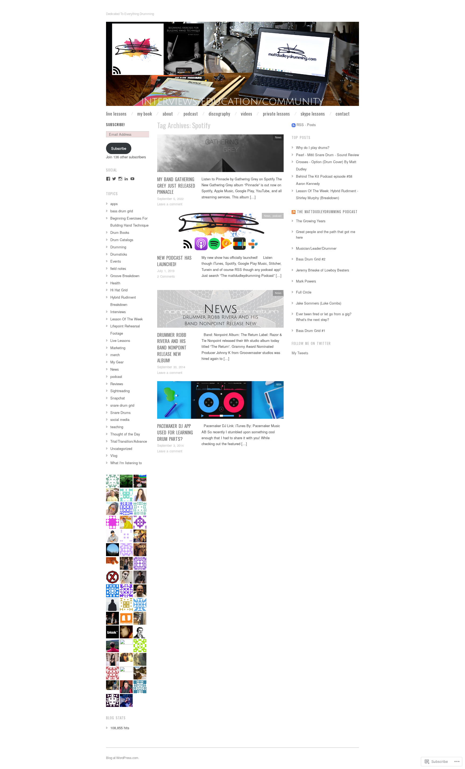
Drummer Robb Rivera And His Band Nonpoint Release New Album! (171, 347)
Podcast (191, 113)
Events (115, 261)
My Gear (117, 361)
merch (115, 354)
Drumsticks (118, 254)
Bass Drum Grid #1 (310, 330)
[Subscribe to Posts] (293, 124)
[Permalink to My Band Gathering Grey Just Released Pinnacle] (220, 154)
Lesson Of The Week (126, 318)
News (278, 137)
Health (115, 282)
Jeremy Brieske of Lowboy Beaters (322, 270)
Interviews (118, 311)
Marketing (117, 347)
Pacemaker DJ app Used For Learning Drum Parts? (175, 432)
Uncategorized (121, 448)
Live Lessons (116, 113)
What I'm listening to (126, 462)
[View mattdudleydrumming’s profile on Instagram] (120, 179)
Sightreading (120, 390)
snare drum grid (122, 405)
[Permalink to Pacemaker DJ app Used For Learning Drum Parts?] (220, 401)
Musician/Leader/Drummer (316, 248)
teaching (116, 426)
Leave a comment (169, 204)
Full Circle (303, 292)
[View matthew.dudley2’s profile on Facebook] (108, 179)
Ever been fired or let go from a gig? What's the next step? (323, 316)
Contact (343, 113)
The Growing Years (310, 220)
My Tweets (300, 352)
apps (278, 384)
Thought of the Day (125, 434)
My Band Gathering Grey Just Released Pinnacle (176, 185)
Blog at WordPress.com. (122, 758)
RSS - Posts (306, 124)
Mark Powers (306, 281)
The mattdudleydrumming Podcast (327, 211)
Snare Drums (120, 412)
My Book (144, 113)
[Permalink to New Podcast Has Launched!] (220, 233)
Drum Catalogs (121, 239)
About (168, 113)
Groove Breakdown (124, 275)
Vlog (113, 455)
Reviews (116, 383)
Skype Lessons (313, 113)
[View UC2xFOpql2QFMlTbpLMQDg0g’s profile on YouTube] (132, 179)
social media (119, 419)
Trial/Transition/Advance (128, 441)
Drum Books (119, 232)
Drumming (118, 246)
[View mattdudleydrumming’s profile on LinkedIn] (126, 179)
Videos (246, 113)
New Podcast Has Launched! (174, 260)
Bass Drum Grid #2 (310, 259)
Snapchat (117, 397)
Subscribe (118, 148)
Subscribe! (115, 124)
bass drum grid (121, 210)
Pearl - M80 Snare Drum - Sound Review (327, 154)
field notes (118, 268)
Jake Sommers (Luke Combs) (318, 303)
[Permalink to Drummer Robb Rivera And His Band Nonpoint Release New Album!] (220, 310)
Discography (219, 113)
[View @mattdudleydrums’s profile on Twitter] (114, 179)
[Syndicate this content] (293, 211)
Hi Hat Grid (119, 289)
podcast (277, 216)
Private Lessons (276, 113)
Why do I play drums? (312, 147)
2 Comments (166, 276)
